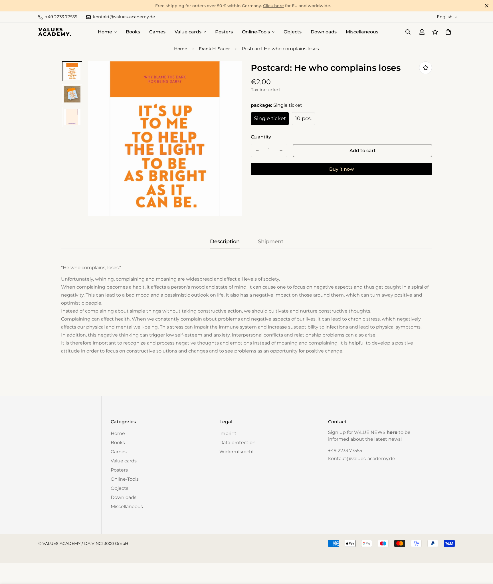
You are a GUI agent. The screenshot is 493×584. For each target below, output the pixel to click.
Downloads (324, 32)
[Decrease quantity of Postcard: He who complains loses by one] (257, 150)
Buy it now (341, 169)
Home (105, 32)
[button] (447, 32)
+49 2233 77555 (345, 450)
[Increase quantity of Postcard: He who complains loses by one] (281, 150)
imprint (228, 433)
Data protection (237, 442)
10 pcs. (303, 118)
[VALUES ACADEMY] (54, 32)
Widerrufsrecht (236, 451)
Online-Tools (256, 32)
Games (157, 32)
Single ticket (270, 118)
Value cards (188, 32)
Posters (224, 32)
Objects (293, 32)
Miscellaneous (362, 32)
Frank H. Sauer (214, 48)
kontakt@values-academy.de (361, 458)
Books (133, 32)
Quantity (261, 137)
